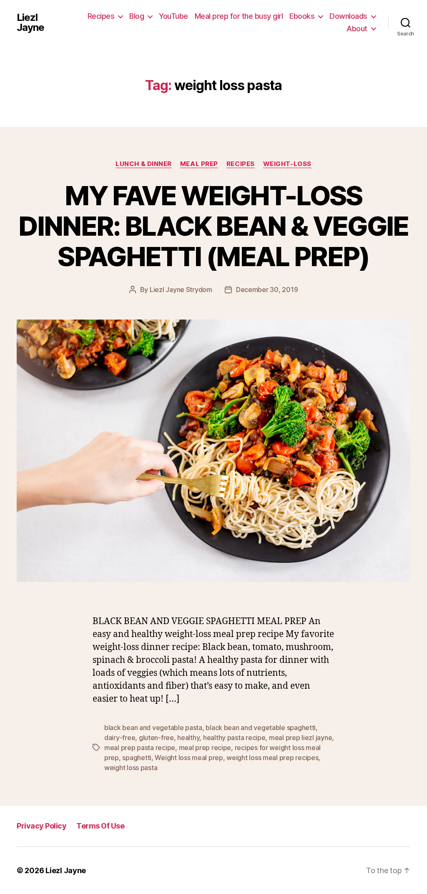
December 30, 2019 (267, 289)
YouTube (173, 16)
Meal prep (199, 164)
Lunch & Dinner (144, 164)
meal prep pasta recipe (139, 747)
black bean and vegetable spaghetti (261, 727)
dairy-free (119, 737)
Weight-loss (287, 164)
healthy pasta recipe (234, 737)
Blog (136, 16)
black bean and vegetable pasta (153, 727)
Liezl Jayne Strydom (181, 289)
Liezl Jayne (30, 23)
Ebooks (301, 16)
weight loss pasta (130, 767)
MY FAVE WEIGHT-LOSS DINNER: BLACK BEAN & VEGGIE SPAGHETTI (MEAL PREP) (213, 225)
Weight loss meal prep (189, 757)
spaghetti (136, 757)
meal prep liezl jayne (300, 737)
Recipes (101, 16)
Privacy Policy (41, 825)
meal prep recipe (205, 747)
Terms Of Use (100, 825)
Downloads (348, 16)
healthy (188, 737)
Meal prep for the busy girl (239, 16)
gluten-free (156, 737)
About (357, 28)
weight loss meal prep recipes (272, 757)
